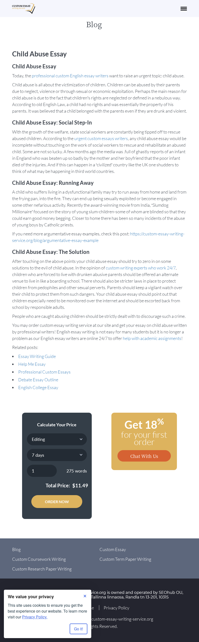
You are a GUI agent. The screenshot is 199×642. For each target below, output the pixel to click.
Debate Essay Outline (38, 379)
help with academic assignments (152, 338)
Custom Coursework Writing (39, 559)
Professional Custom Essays (44, 371)
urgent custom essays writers (101, 138)
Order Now (57, 501)
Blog (16, 549)
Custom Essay (113, 549)
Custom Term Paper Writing (125, 559)
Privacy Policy (116, 607)
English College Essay (38, 387)
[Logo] (23, 8)
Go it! (78, 629)
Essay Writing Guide (37, 356)
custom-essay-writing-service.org (122, 619)
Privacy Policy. (34, 617)
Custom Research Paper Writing (42, 568)
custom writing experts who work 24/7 (141, 267)
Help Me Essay (32, 364)
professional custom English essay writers (70, 75)
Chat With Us (144, 456)
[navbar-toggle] (184, 8)
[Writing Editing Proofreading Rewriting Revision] (57, 439)
